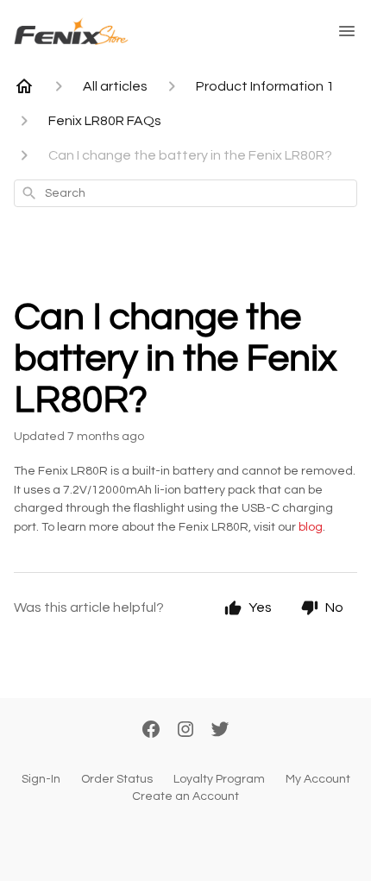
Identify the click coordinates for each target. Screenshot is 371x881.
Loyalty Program (219, 779)
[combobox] (185, 193)
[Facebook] (151, 731)
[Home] (24, 86)
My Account (318, 779)
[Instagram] (185, 731)
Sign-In (41, 779)
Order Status (117, 779)
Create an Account (185, 796)
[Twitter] (220, 731)
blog (311, 527)
